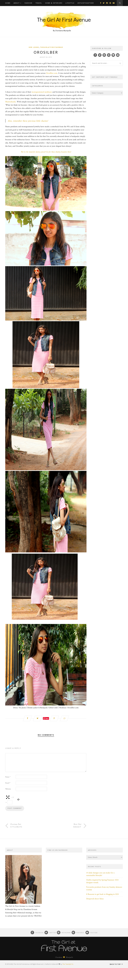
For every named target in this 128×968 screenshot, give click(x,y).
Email (7, 783)
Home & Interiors (53, 3)
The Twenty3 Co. (68, 964)
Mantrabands (10, 101)
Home (7, 3)
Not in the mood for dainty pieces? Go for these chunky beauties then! (46, 152)
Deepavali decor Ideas (95, 898)
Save (46, 718)
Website (8, 789)
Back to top (115, 964)
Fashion (28, 3)
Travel (39, 3)
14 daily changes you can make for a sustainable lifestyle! (100, 874)
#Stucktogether (86, 3)
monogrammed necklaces (42, 92)
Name (7, 777)
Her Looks (34, 47)
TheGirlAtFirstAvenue (51, 47)
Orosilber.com (51, 73)
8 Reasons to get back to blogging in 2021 (102, 894)
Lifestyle (70, 3)
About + (17, 3)
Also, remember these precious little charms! (28, 120)
